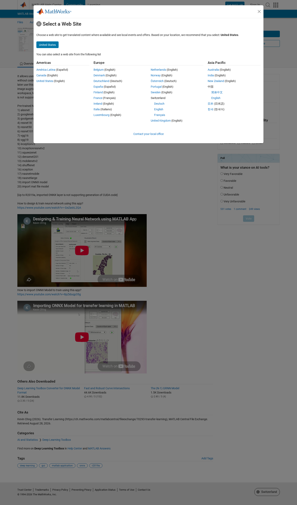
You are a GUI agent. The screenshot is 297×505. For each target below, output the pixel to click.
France (98, 98)
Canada (41, 75)
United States (44, 81)
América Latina (45, 69)
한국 (210, 109)
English (158, 109)
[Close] (259, 11)
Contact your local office (148, 134)
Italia (97, 109)
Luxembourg (102, 115)
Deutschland (101, 81)
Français (159, 115)
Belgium (99, 69)
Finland (98, 92)
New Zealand (216, 81)
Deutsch (159, 103)
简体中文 (217, 92)
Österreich (157, 81)
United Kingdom (161, 120)
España (98, 86)
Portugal (156, 86)
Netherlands (158, 69)
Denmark (99, 75)
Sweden (156, 92)
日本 (210, 103)
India (211, 75)
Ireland (98, 103)
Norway (156, 75)
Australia (213, 69)
